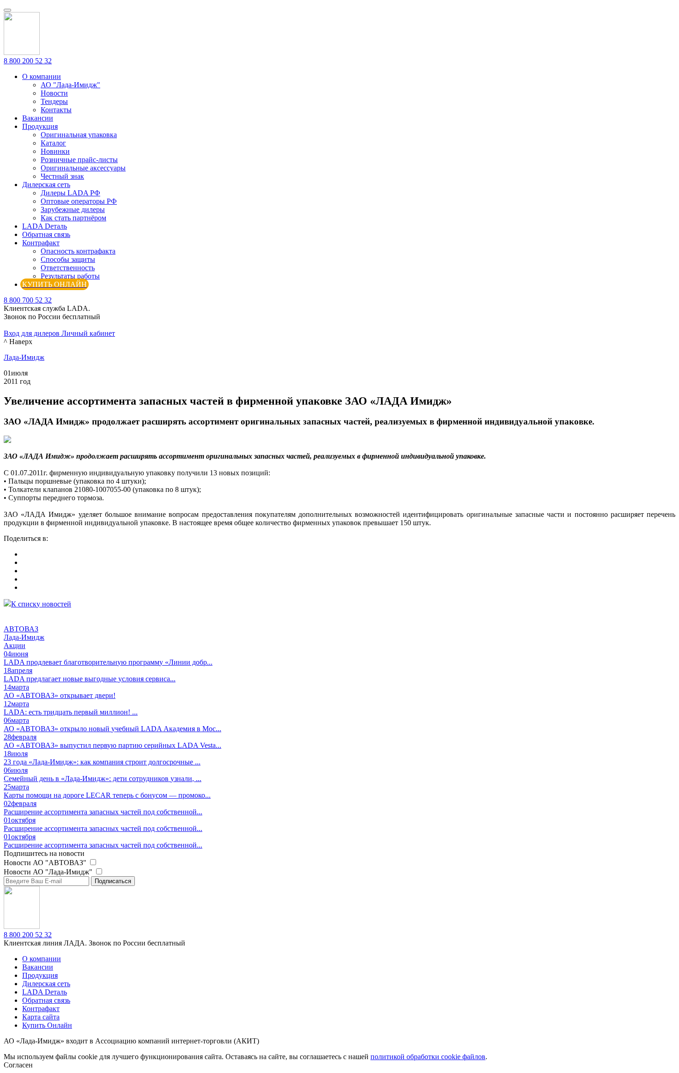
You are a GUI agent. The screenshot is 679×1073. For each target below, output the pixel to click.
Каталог (53, 143)
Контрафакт (41, 243)
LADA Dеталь (44, 226)
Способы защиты (68, 259)
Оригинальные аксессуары (83, 168)
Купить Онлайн (47, 1025)
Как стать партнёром (73, 218)
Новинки (55, 151)
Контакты (56, 110)
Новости (54, 93)
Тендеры (54, 101)
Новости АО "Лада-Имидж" (49, 872)
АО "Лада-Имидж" (70, 85)
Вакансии (37, 118)
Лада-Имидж (24, 357)
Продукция (40, 126)
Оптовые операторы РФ (79, 201)
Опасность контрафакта (78, 251)
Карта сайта (41, 1017)
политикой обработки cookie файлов (427, 1057)
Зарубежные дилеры (73, 209)
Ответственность (68, 268)
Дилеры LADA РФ (70, 193)
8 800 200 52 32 (28, 61)
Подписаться (113, 881)
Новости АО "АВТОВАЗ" (46, 863)
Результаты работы (70, 276)
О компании (41, 76)
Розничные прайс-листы (79, 160)
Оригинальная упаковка (79, 135)
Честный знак (62, 176)
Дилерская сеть (46, 184)
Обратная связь (46, 234)
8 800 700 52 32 (28, 300)
